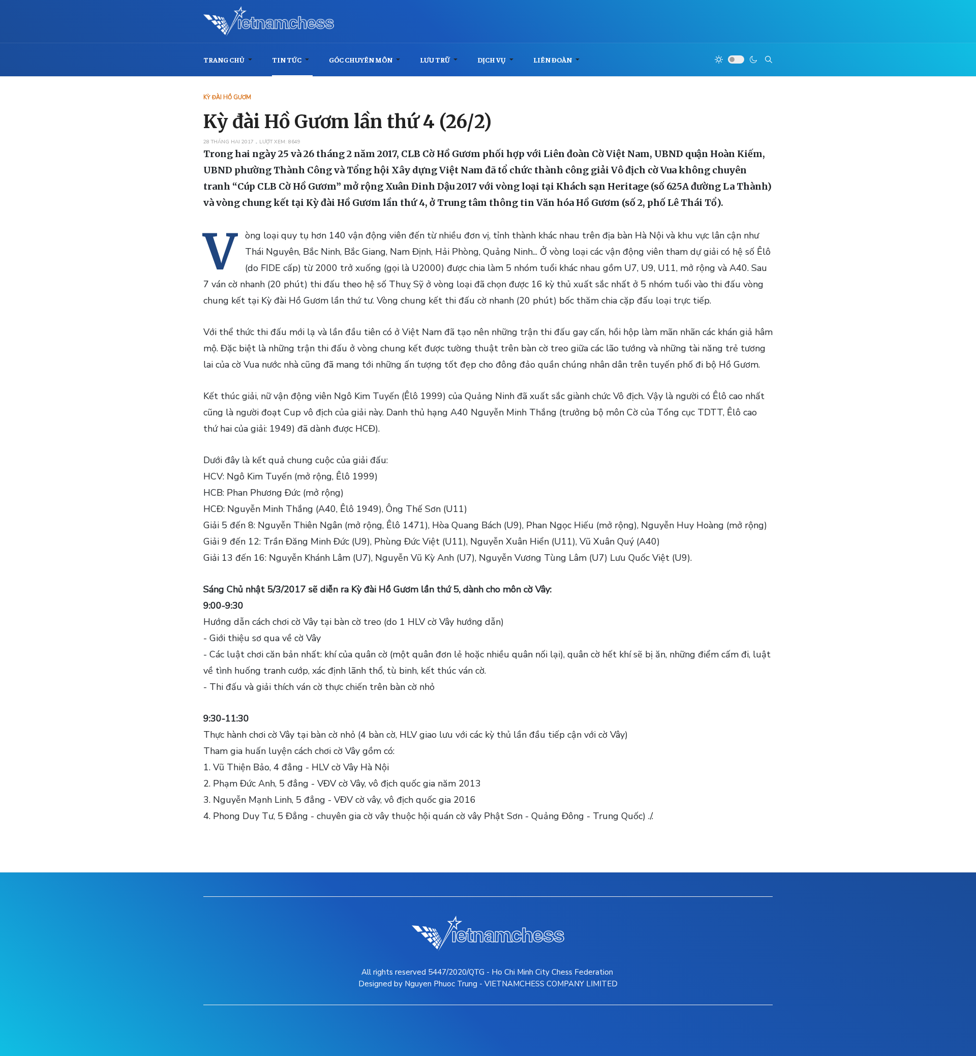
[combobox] (769, 59)
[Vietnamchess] (268, 21)
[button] (229, 59)
